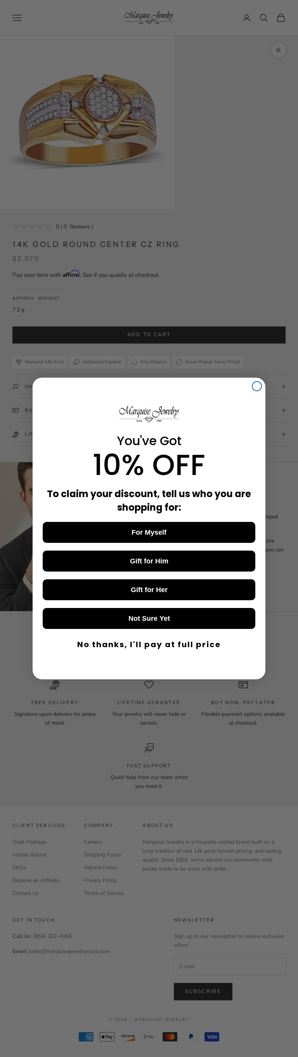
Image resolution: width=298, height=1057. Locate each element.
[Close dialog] (257, 386)
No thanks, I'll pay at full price (149, 644)
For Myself (149, 532)
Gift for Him (149, 561)
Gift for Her (149, 590)
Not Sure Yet (149, 618)
